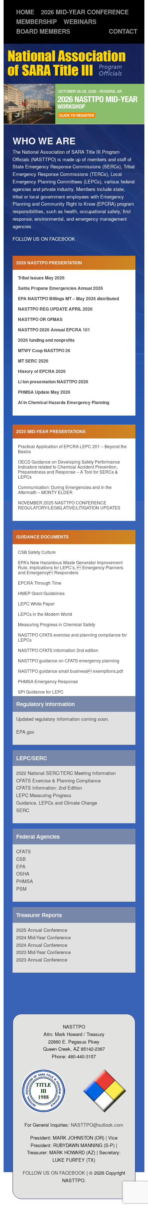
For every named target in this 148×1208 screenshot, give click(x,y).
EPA (21, 866)
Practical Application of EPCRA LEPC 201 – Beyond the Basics (72, 448)
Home (25, 12)
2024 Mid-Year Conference (43, 937)
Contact (123, 31)
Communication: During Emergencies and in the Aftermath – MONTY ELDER (65, 489)
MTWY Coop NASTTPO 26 (44, 350)
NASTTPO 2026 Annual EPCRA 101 (54, 329)
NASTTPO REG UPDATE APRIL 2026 (55, 309)
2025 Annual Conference (41, 929)
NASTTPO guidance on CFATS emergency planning (68, 660)
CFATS (23, 851)
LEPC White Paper (36, 603)
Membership (36, 21)
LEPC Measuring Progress (43, 795)
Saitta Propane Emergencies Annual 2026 (60, 288)
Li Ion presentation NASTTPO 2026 (53, 381)
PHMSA (24, 881)
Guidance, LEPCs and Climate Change (56, 802)
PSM (21, 888)
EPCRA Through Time (39, 583)
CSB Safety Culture (37, 552)
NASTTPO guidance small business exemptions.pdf (70, 671)
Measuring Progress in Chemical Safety (56, 624)
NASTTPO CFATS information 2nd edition (58, 650)
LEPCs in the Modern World (45, 614)
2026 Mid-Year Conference (85, 12)
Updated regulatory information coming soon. (62, 718)
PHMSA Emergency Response (48, 681)
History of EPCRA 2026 (42, 371)
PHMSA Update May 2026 (44, 392)
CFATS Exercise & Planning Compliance (58, 780)
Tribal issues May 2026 (41, 277)
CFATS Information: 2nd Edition (49, 787)
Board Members (43, 31)
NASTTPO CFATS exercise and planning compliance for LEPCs (72, 637)
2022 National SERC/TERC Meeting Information (66, 773)
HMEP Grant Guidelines (41, 593)
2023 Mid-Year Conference (43, 952)
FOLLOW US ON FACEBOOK (44, 238)
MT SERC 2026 (33, 361)
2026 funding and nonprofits (46, 340)
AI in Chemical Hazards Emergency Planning (63, 402)
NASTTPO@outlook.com (97, 1124)
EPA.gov (25, 731)
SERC (22, 810)
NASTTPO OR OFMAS (40, 319)
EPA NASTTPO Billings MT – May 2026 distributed (68, 298)
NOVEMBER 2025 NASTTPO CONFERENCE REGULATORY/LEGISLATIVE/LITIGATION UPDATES (69, 504)
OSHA (22, 873)
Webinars (80, 21)
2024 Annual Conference (41, 944)
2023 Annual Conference (41, 959)
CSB (21, 858)
